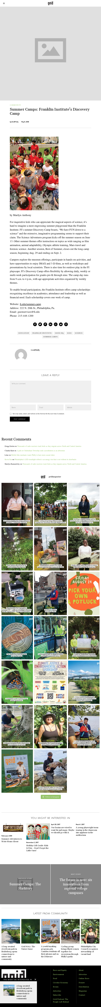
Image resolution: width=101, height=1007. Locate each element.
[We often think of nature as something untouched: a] (16, 771)
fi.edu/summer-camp (30, 304)
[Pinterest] (45, 324)
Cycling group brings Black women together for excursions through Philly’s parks (70, 951)
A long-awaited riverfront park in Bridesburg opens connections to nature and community (24, 992)
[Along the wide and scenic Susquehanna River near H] (84, 504)
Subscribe (57, 995)
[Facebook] (35, 324)
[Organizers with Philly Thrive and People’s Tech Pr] (50, 548)
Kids (69, 333)
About (81, 970)
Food (55, 978)
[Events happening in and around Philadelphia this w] (84, 593)
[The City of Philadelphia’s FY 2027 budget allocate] (16, 637)
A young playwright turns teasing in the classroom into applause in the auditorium (87, 831)
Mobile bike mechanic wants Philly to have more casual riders (33, 455)
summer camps (50, 337)
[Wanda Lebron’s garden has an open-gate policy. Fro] (50, 726)
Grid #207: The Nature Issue (28, 947)
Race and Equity (60, 970)
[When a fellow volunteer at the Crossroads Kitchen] (16, 504)
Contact (82, 995)
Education (23, 333)
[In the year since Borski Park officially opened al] (84, 682)
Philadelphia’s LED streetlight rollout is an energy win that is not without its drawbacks (45, 459)
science (79, 333)
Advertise (57, 991)
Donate (82, 983)
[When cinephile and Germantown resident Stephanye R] (84, 548)
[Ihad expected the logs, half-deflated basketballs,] (50, 771)
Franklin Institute (42, 333)
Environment (58, 974)
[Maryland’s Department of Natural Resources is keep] (16, 682)
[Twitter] (40, 324)
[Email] (66, 324)
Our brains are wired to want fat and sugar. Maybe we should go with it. (62, 830)
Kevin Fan (8, 459)
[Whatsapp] (56, 324)
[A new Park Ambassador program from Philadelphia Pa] (50, 637)
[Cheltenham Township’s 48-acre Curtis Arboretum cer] (84, 637)
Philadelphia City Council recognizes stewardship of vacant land (89, 950)
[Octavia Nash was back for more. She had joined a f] (84, 726)
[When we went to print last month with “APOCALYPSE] (50, 593)
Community (15, 105)
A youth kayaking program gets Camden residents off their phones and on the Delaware (50, 951)
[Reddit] (61, 324)
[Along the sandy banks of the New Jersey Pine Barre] (16, 548)
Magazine (83, 991)
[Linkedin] (50, 324)
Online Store (84, 978)
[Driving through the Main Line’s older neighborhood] (16, 726)
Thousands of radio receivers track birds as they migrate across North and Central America (49, 446)
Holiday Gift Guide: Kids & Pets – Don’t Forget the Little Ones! (37, 848)
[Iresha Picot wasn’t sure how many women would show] (50, 504)
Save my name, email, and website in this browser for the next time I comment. (38, 413)
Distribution (84, 987)
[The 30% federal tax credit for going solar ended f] (16, 593)
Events (56, 987)
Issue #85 (59, 333)
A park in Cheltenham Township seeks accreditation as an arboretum (41, 450)
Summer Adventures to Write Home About (11, 840)
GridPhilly (15, 122)
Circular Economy (60, 983)
